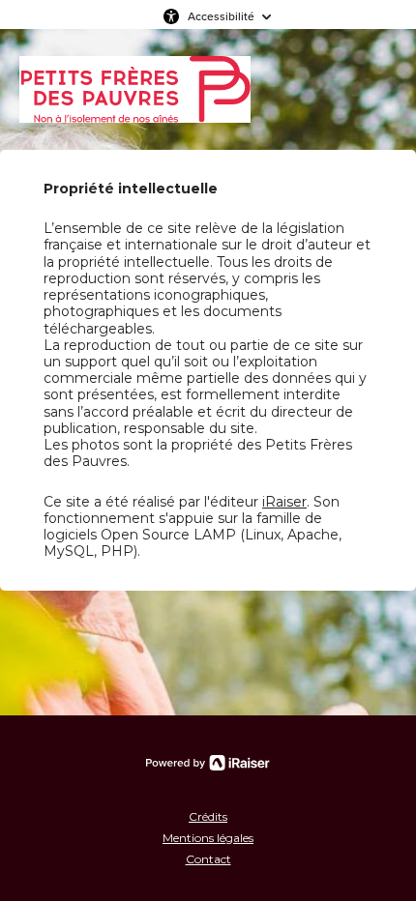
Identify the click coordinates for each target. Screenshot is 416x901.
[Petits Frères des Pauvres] (135, 89)
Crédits (208, 816)
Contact (208, 859)
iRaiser (284, 501)
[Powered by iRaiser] (208, 762)
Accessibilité (221, 16)
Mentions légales (208, 837)
